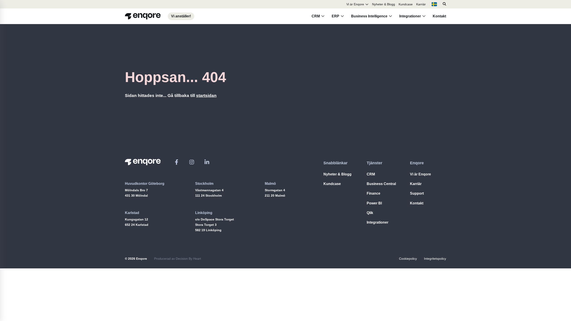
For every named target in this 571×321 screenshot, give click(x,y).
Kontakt (439, 16)
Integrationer (410, 16)
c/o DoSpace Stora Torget (214, 219)
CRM (316, 16)
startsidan (206, 95)
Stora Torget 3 (206, 224)
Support (417, 193)
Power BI (374, 203)
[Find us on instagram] (191, 162)
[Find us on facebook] (176, 162)
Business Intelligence (369, 16)
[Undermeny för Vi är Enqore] (366, 4)
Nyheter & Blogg (383, 4)
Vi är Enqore (355, 4)
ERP (335, 16)
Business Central (381, 184)
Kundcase (406, 4)
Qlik (370, 213)
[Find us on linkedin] (207, 162)
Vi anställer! (181, 16)
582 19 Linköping (208, 230)
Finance (373, 193)
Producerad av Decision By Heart (177, 258)
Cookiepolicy (408, 258)
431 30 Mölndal (136, 195)
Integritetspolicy (435, 258)
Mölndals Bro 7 (136, 190)
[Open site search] (444, 4)
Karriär (421, 4)
